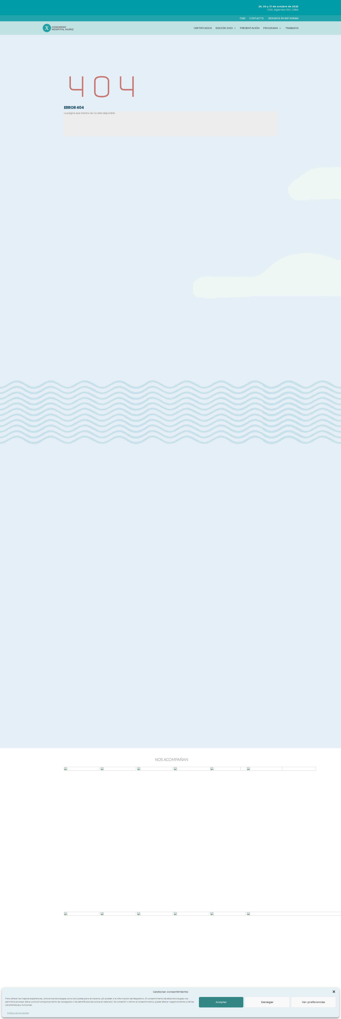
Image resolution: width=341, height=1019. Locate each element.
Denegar (267, 1002)
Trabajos (291, 28)
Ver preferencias (313, 1002)
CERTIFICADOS (203, 28)
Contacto (256, 18)
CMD (242, 18)
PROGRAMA (270, 28)
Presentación (249, 28)
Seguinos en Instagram (283, 18)
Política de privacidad (18, 1013)
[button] (334, 991)
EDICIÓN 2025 (224, 28)
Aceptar (221, 1002)
